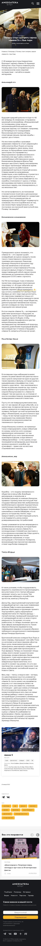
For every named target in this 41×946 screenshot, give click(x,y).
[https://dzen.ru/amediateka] (20, 934)
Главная (4, 51)
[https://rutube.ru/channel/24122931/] (26, 934)
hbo (15, 806)
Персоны (22, 895)
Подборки (8, 892)
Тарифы (31, 895)
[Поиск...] (32, 3)
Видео (6, 895)
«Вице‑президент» (25, 289)
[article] (20, 857)
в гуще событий (8, 817)
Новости (14, 895)
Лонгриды (11, 51)
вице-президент (28, 810)
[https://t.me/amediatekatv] (5, 934)
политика (16, 810)
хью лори (33, 806)
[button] (37, 835)
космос (5, 810)
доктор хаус (7, 813)
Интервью (27, 892)
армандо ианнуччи (21, 813)
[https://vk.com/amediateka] (10, 934)
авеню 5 (23, 806)
